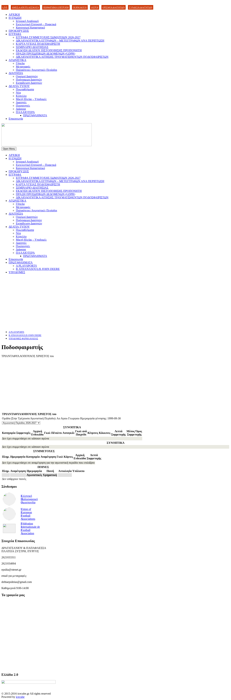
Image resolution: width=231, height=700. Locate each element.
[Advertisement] (109, 302)
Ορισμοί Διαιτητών (27, 76)
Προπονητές (23, 105)
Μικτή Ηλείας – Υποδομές (31, 99)
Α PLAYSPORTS (26, 265)
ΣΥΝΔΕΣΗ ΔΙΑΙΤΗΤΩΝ (140, 7)
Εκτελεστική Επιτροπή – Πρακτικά (36, 24)
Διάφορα (21, 108)
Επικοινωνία (16, 118)
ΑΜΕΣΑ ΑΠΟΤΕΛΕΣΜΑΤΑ (25, 7)
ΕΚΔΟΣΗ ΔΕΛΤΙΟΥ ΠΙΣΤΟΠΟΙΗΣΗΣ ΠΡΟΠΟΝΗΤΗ (49, 50)
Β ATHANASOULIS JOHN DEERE (38, 268)
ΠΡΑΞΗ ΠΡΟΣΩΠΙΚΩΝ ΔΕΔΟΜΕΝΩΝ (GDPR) (45, 53)
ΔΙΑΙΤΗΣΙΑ (16, 73)
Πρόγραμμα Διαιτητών (29, 79)
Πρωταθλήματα (25, 89)
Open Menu (9, 148)
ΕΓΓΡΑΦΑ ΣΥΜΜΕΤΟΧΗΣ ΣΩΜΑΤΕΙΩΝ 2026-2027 (48, 37)
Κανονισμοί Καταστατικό (30, 27)
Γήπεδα (20, 63)
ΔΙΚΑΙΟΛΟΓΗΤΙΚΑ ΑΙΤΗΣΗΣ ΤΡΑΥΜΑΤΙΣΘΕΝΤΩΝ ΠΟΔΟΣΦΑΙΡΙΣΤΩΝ (62, 56)
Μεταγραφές (23, 66)
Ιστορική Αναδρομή (27, 21)
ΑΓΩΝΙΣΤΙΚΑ (17, 60)
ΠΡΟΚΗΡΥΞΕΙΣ (19, 30)
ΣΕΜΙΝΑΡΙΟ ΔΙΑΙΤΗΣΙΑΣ (32, 47)
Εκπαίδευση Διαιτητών (29, 82)
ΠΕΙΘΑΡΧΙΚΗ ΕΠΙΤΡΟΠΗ (56, 7)
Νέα (18, 92)
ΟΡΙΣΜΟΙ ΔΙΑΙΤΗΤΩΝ (113, 7)
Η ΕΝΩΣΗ (15, 17)
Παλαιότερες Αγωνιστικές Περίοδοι (36, 69)
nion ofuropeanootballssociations (28, 514)
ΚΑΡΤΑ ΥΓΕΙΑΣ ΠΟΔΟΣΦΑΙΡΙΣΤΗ (38, 43)
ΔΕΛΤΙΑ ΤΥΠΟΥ (19, 86)
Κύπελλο (21, 95)
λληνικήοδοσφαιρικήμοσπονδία (29, 499)
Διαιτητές (21, 102)
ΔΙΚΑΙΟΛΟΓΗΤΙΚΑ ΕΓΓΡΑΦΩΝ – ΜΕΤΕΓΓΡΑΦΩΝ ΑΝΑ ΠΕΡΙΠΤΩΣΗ (60, 40)
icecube (20, 696)
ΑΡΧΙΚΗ (14, 14)
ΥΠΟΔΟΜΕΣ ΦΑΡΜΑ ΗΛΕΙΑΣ (23, 338)
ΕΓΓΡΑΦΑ (15, 34)
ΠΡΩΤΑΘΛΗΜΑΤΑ (35, 115)
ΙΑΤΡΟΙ (94, 7)
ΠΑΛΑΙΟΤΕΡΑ (25, 112)
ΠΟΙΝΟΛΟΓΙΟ (80, 7)
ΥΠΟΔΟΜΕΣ (17, 272)
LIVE (5, 7)
